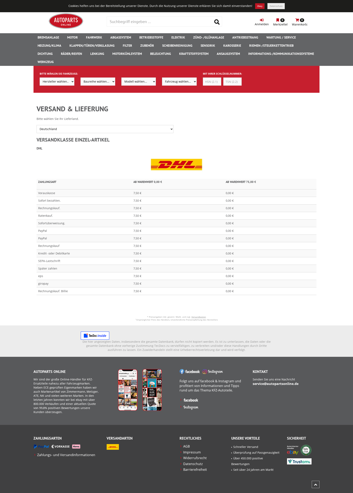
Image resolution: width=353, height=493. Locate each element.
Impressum (192, 452)
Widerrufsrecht (195, 458)
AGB (186, 446)
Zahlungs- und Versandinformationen (66, 455)
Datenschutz (276, 6)
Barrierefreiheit (195, 469)
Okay (260, 6)
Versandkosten (198, 316)
